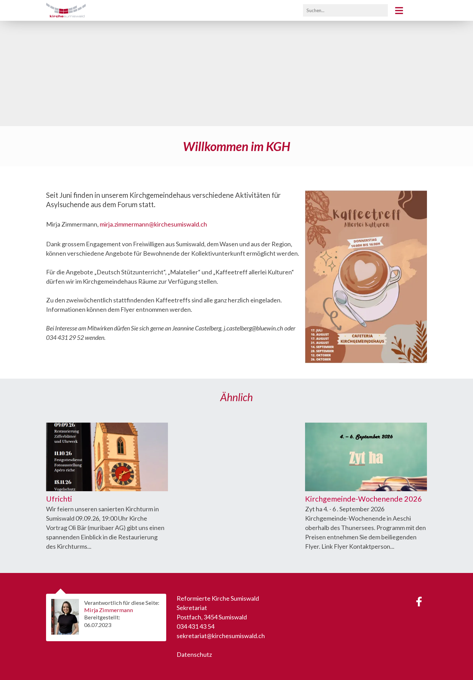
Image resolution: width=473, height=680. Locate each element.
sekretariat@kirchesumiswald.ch (221, 635)
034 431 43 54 (195, 626)
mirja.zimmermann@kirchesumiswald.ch (153, 224)
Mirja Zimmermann (108, 610)
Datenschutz (194, 654)
